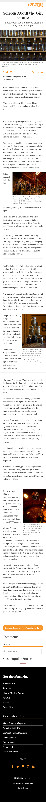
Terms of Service (10, 751)
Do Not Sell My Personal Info (23, 783)
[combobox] (22, 651)
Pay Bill (6, 697)
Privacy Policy (9, 746)
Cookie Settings (23, 788)
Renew (6, 702)
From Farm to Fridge (33, 627)
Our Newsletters (10, 742)
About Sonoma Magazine (14, 723)
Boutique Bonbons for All (14, 627)
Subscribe (7, 688)
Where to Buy (9, 683)
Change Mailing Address (14, 692)
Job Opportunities (11, 737)
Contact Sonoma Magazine (15, 732)
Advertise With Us (11, 727)
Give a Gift (8, 707)
